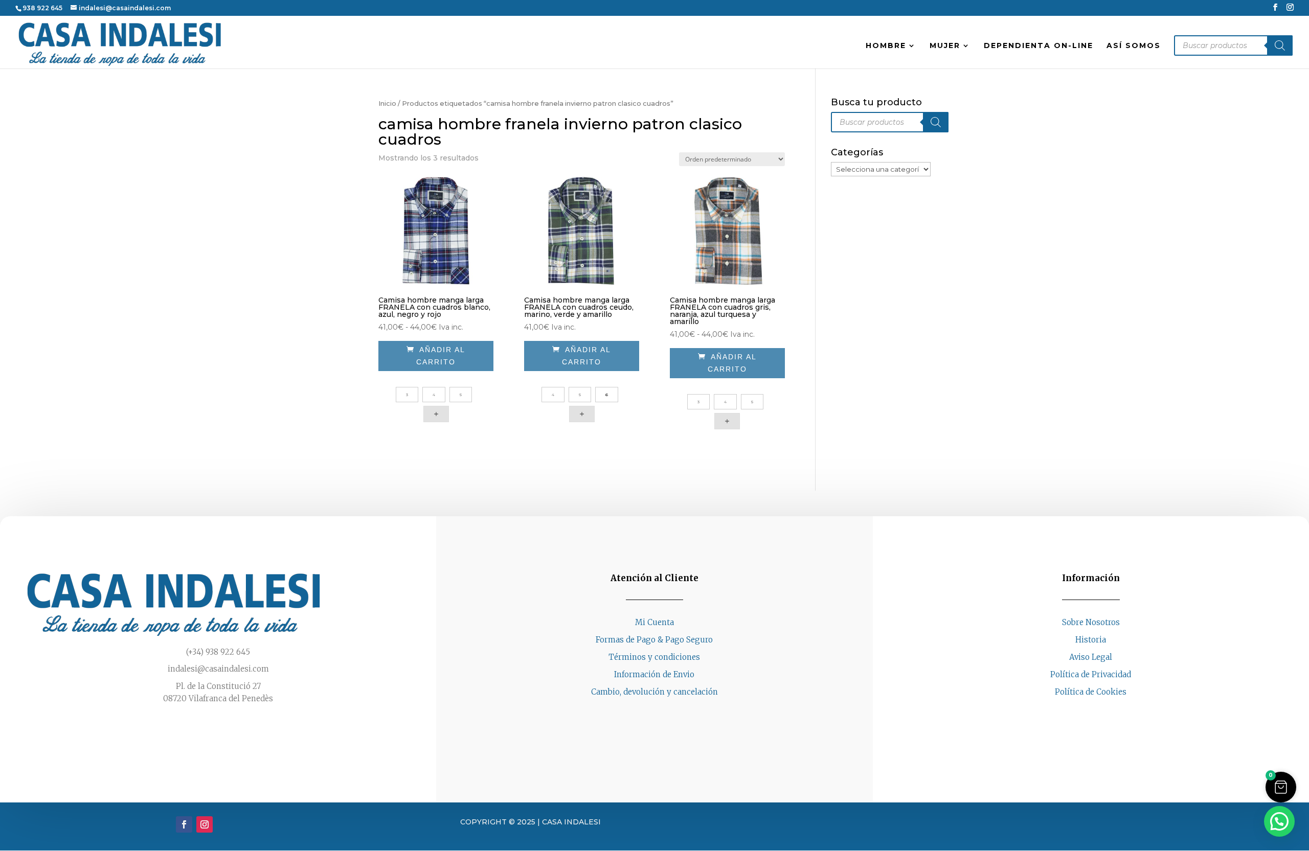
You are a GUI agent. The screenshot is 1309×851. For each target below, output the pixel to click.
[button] (1281, 787)
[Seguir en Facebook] (1080, 711)
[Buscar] (1280, 45)
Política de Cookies (1090, 692)
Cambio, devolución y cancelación (654, 692)
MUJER (945, 46)
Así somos (1134, 46)
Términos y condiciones (654, 657)
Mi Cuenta (654, 622)
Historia (1090, 640)
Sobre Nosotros (1091, 622)
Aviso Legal (1090, 657)
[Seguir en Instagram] (1101, 711)
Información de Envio (654, 674)
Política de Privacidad (1090, 674)
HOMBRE (886, 46)
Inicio (387, 103)
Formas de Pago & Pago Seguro (654, 640)
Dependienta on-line (1038, 46)
